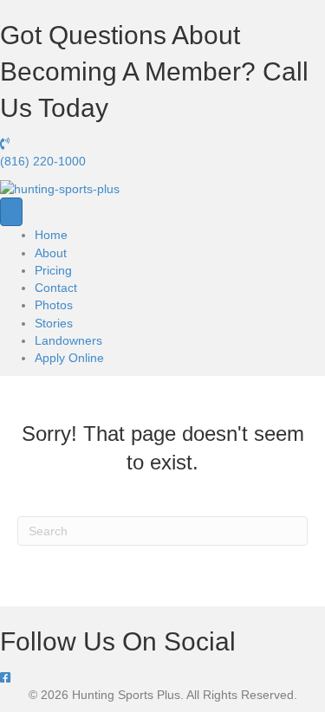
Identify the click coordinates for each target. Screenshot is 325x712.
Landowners (68, 340)
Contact (56, 288)
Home (51, 235)
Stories (54, 323)
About (51, 253)
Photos (54, 305)
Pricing (53, 270)
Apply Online (69, 358)
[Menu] (11, 211)
